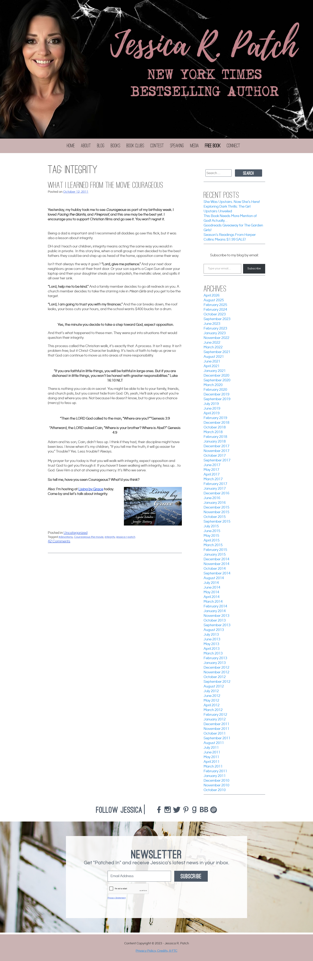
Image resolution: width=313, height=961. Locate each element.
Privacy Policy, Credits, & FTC (156, 950)
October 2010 (215, 790)
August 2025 (214, 300)
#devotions (66, 537)
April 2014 (212, 597)
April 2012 (212, 705)
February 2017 (215, 484)
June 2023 (212, 324)
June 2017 (212, 465)
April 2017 (212, 474)
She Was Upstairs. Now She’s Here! (232, 202)
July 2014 (211, 583)
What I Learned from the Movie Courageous (105, 185)
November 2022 (216, 338)
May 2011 (211, 757)
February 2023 (215, 328)
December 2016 (216, 493)
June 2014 (212, 587)
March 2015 (213, 545)
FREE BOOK (213, 146)
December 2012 (216, 668)
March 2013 (213, 653)
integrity (110, 537)
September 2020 (217, 380)
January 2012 (215, 719)
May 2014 (211, 592)
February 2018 (215, 437)
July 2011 (211, 748)
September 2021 (217, 352)
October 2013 (215, 620)
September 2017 (217, 460)
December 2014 (216, 559)
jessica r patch (125, 537)
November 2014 (216, 564)
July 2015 (211, 526)
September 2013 (217, 625)
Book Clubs (135, 146)
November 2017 (216, 451)
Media (194, 146)
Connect (233, 146)
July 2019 (211, 404)
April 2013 (212, 649)
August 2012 (214, 686)
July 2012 (211, 691)
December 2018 (216, 423)
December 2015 (216, 507)
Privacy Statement (117, 898)
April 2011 (212, 762)
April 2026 (212, 295)
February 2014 (215, 606)
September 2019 (217, 399)
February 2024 (215, 310)
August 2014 (214, 578)
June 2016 (212, 498)
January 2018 (215, 441)
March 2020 (213, 385)
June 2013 (212, 639)
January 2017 (215, 489)
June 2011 (212, 752)
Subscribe (254, 268)
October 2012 (215, 677)
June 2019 (212, 408)
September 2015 (217, 522)
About (86, 146)
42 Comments (59, 541)
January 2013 (215, 663)
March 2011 (213, 766)
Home (71, 146)
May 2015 (211, 536)
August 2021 (214, 357)
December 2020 (216, 376)
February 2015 (215, 550)
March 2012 (213, 710)
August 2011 (214, 743)
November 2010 (216, 785)
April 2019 (212, 413)
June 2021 (212, 361)
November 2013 (216, 616)
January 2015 (215, 554)
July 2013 (211, 635)
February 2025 (215, 305)
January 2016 (215, 503)
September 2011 (217, 738)
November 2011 (216, 729)
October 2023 (215, 314)
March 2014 (213, 602)
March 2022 (213, 347)
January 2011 (215, 776)
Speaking (177, 146)
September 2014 (217, 573)
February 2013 (215, 658)
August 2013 (214, 630)
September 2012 (217, 682)
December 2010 (216, 781)
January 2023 (215, 333)
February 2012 (215, 715)
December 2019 (216, 394)
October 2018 (215, 427)
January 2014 (215, 611)
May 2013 (211, 644)
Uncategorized (75, 533)
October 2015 (215, 517)
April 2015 (212, 540)
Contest (157, 146)
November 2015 (216, 512)
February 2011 (215, 771)
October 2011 (215, 733)
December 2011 (216, 724)
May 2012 (211, 700)
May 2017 (211, 470)
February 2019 (215, 418)
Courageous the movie (88, 537)
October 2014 (215, 569)
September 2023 (217, 319)
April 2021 (212, 366)
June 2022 (212, 343)
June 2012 (212, 696)
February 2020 (215, 390)
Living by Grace (90, 489)
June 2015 (212, 531)
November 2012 (216, 672)
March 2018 (213, 432)
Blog (101, 146)
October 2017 (215, 456)
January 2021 (215, 371)
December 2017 (216, 446)
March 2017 (213, 479)
